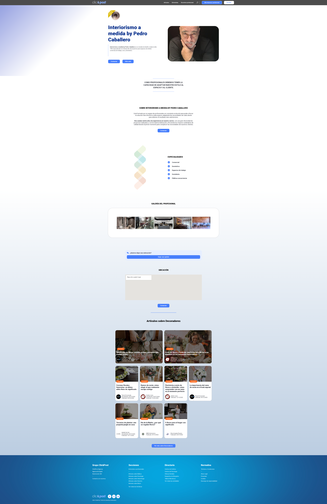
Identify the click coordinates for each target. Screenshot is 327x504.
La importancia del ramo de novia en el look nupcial (200, 386)
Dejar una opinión (163, 257)
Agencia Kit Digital (97, 471)
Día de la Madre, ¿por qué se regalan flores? (151, 424)
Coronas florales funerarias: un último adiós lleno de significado (126, 387)
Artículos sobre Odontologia (136, 478)
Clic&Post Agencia (97, 469)
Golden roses (174, 358)
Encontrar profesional (187, 2)
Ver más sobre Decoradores (163, 446)
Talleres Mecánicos (170, 478)
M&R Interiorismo (150, 433)
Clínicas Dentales (169, 474)
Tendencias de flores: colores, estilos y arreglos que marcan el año (137, 353)
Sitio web (128, 61)
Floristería (120, 349)
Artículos (166, 2)
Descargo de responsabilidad (209, 481)
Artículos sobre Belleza (135, 474)
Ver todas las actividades (172, 481)
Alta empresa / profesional (211, 2)
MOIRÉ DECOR (125, 432)
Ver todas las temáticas (135, 486)
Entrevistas (175, 2)
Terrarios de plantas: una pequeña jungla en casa (126, 424)
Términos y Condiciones (208, 469)
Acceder (229, 2)
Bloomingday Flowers (176, 433)
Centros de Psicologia (171, 471)
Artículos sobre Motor (135, 483)
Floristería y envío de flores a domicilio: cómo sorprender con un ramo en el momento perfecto (175, 388)
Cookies (203, 478)
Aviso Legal (204, 474)
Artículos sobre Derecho (135, 481)
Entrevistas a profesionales (136, 469)
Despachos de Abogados (172, 476)
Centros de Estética (170, 469)
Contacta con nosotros (99, 478)
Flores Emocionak (126, 358)
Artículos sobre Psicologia (136, 476)
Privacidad (204, 476)
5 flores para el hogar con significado (175, 424)
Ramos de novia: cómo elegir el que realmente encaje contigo (150, 387)
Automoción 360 (97, 474)
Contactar (114, 61)
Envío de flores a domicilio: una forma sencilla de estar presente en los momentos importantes (187, 353)
